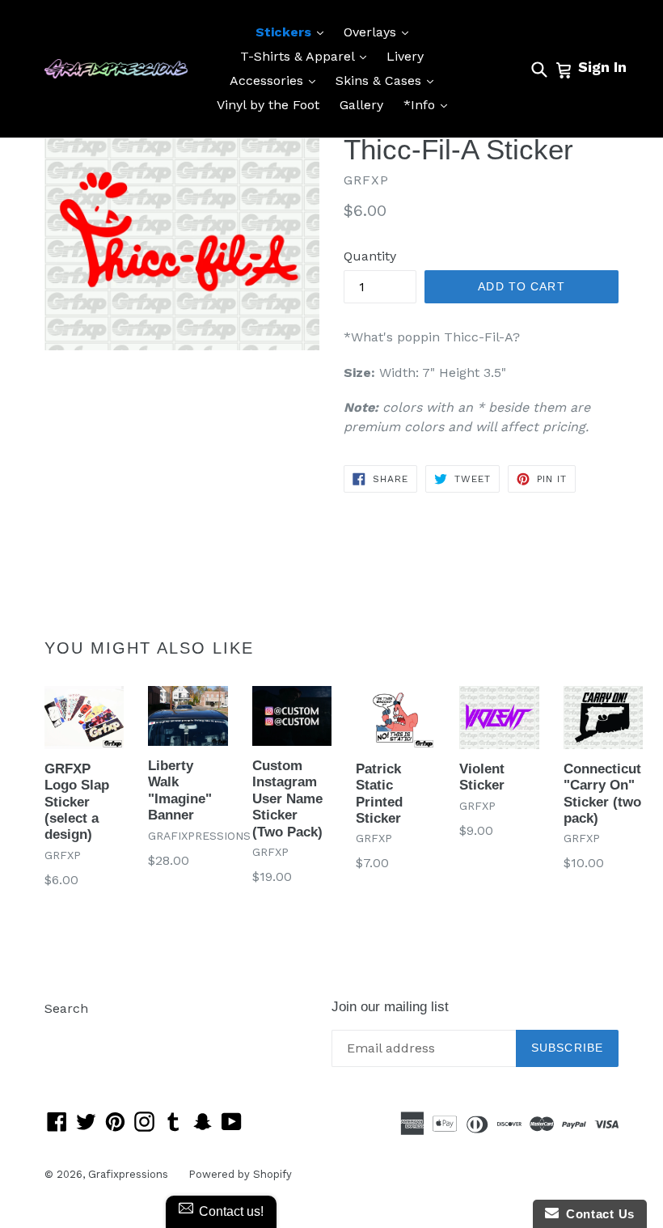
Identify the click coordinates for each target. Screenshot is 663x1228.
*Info (429, 104)
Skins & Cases (388, 80)
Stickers (293, 31)
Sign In (602, 66)
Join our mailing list (390, 1006)
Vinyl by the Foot (268, 104)
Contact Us (597, 1214)
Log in (63, 1032)
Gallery (361, 104)
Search (66, 1008)
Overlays (380, 31)
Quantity (370, 256)
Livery (405, 56)
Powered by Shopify (240, 1174)
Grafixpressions (128, 1174)
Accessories (276, 80)
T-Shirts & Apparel (307, 56)
